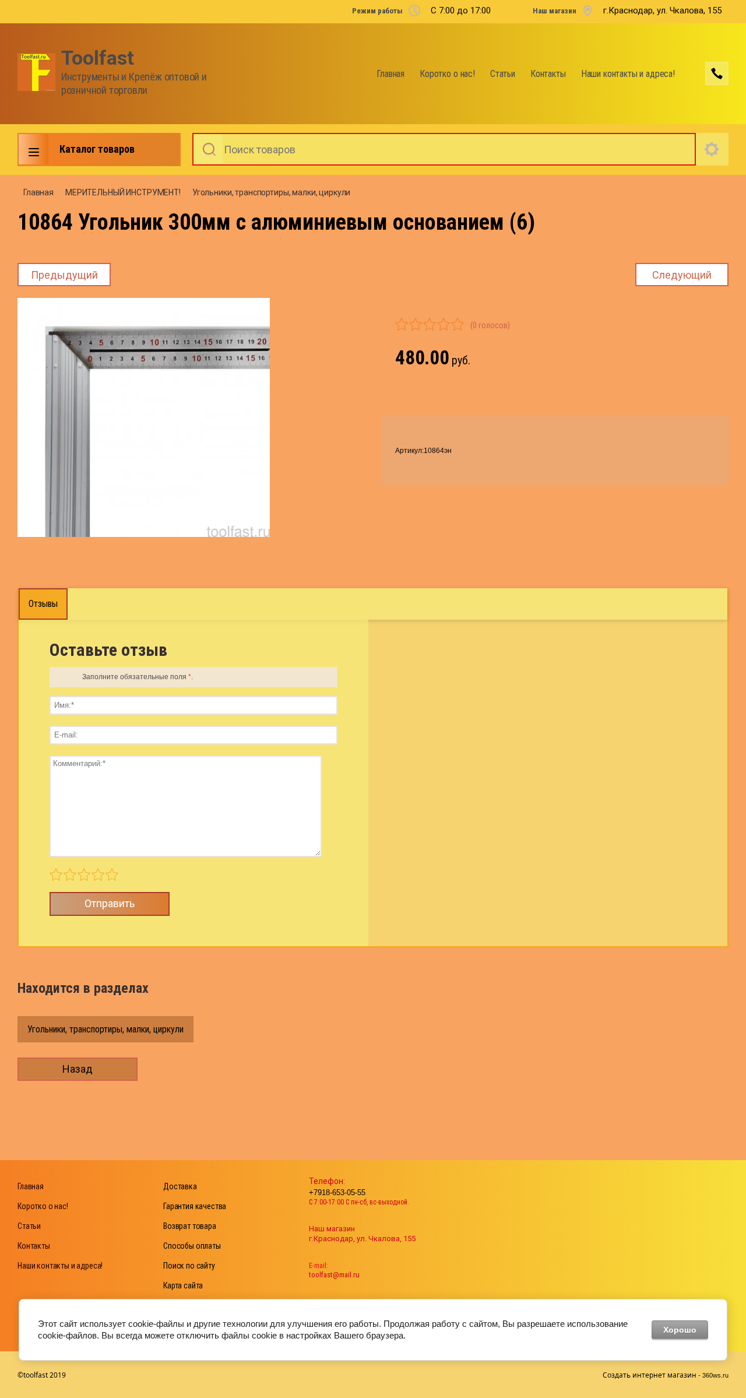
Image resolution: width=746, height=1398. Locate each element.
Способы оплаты (192, 1246)
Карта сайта (183, 1285)
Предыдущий (64, 275)
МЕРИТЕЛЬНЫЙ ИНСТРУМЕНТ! (123, 192)
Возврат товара (189, 1226)
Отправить (110, 903)
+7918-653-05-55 (337, 1192)
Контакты (548, 73)
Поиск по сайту (189, 1266)
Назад (77, 1069)
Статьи (502, 73)
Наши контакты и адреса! (628, 73)
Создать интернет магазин (649, 1375)
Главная (390, 73)
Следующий (682, 275)
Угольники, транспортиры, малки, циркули (271, 192)
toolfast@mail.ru (334, 1274)
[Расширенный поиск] (712, 149)
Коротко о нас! (447, 73)
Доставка (180, 1186)
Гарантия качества (194, 1206)
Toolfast (97, 58)
